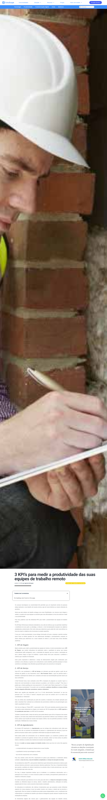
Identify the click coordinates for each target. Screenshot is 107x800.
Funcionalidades (23, 2)
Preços (62, 2)
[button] (67, 593)
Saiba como (82, 720)
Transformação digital (42, 7)
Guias (53, 7)
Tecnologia (17, 7)
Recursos (49, 2)
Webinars (61, 7)
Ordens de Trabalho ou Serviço (75, 583)
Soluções (36, 2)
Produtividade (28, 7)
